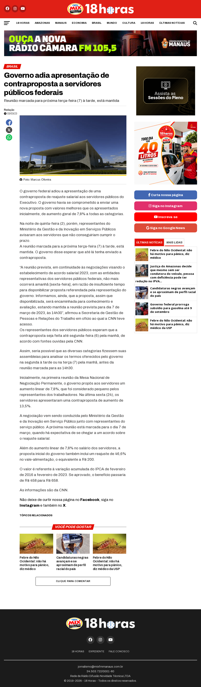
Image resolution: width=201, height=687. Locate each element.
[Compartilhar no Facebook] (9, 122)
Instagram (29, 505)
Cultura (128, 23)
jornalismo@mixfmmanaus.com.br (100, 666)
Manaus (61, 23)
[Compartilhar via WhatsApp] (9, 137)
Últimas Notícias (172, 23)
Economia (79, 23)
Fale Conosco (119, 651)
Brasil (96, 23)
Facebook (89, 500)
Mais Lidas (174, 242)
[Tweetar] (9, 130)
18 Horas (22, 23)
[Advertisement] (165, 365)
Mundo (112, 23)
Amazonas (42, 23)
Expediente (96, 651)
